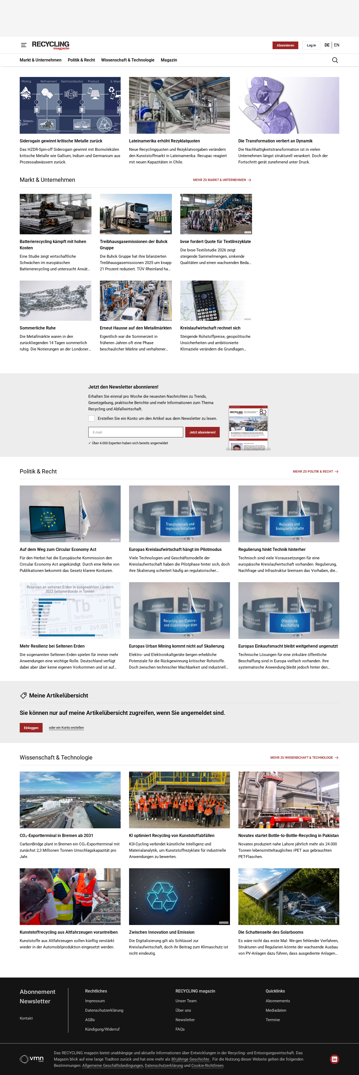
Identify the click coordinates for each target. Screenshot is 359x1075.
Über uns (183, 1010)
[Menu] (24, 45)
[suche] (335, 60)
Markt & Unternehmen (47, 180)
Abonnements (278, 1001)
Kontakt (26, 1018)
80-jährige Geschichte (190, 1059)
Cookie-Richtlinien (207, 1065)
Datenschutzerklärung (104, 1010)
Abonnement (37, 991)
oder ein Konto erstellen (66, 728)
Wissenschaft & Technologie (56, 757)
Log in (311, 45)
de (327, 45)
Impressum (95, 1001)
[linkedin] (334, 1059)
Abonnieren (285, 45)
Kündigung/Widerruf (102, 1029)
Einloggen (31, 728)
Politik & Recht (38, 471)
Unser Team (186, 1001)
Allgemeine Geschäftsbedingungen (112, 1065)
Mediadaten (276, 1010)
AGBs (90, 1019)
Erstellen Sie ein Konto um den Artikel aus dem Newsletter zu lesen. (157, 418)
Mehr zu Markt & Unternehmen (219, 180)
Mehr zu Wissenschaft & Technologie (301, 757)
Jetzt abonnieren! (202, 432)
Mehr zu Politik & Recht (313, 471)
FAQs (180, 1029)
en (336, 45)
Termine (273, 1019)
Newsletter (35, 1001)
